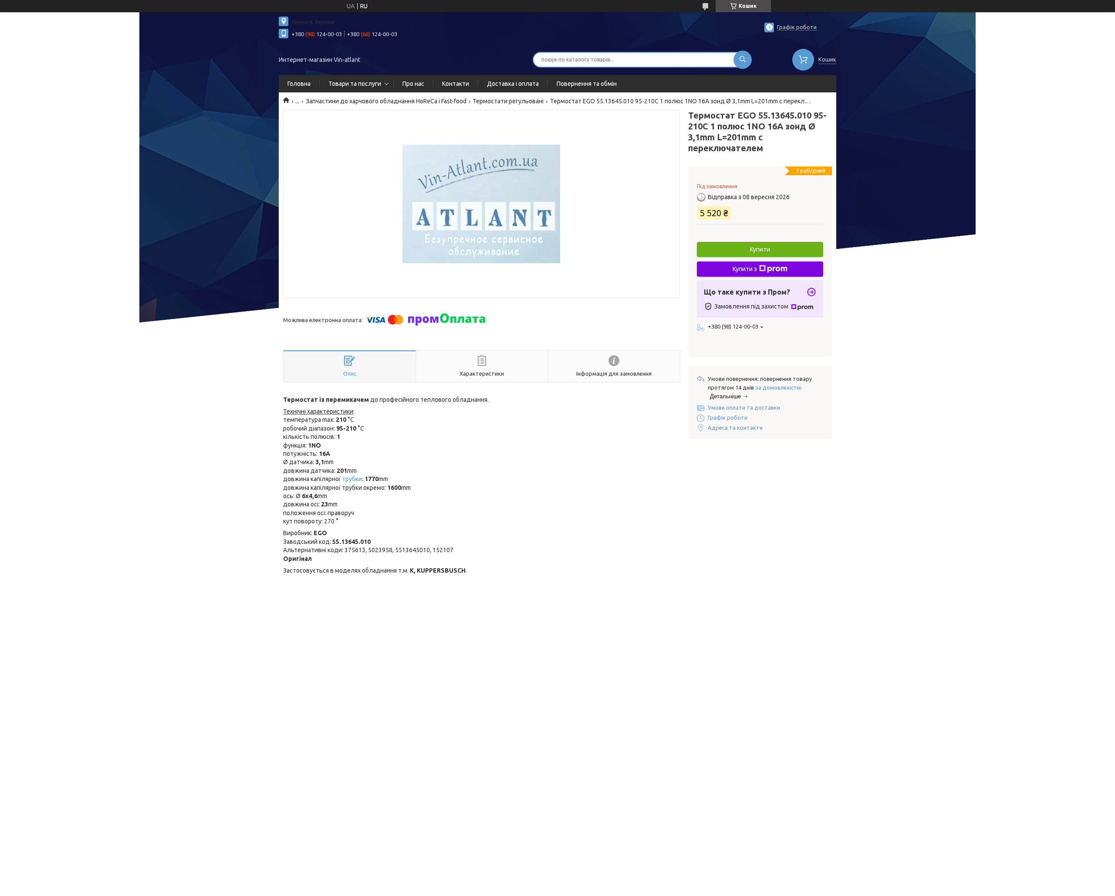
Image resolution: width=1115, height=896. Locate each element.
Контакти (455, 84)
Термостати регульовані (508, 101)
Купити (760, 249)
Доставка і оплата (513, 84)
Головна (299, 84)
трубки (352, 478)
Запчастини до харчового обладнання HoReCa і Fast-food (386, 101)
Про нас (413, 84)
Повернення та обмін (587, 84)
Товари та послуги (354, 84)
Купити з (745, 268)
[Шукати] (742, 60)
